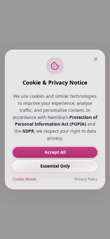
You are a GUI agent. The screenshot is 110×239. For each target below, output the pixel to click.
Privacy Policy (86, 179)
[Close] (95, 59)
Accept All (55, 152)
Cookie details (24, 179)
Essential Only (55, 166)
